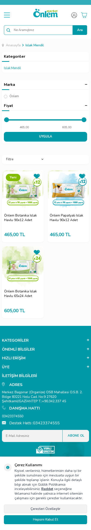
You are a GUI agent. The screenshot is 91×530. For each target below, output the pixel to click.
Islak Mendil (34, 45)
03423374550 (12, 416)
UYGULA (45, 136)
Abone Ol (76, 436)
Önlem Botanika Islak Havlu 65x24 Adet (20, 293)
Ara (80, 30)
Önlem (14, 96)
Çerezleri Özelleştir (45, 508)
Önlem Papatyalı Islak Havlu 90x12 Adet (66, 217)
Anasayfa (13, 45)
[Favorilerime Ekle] (37, 177)
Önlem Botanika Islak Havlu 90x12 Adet (20, 217)
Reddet (47, 489)
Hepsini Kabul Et (45, 519)
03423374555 (46, 423)
